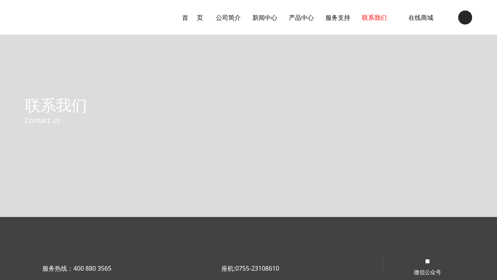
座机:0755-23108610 (250, 268)
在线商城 (420, 17)
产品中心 (301, 17)
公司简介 (228, 17)
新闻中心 (264, 17)
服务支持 (337, 17)
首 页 (193, 17)
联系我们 (374, 17)
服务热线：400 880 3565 (76, 268)
